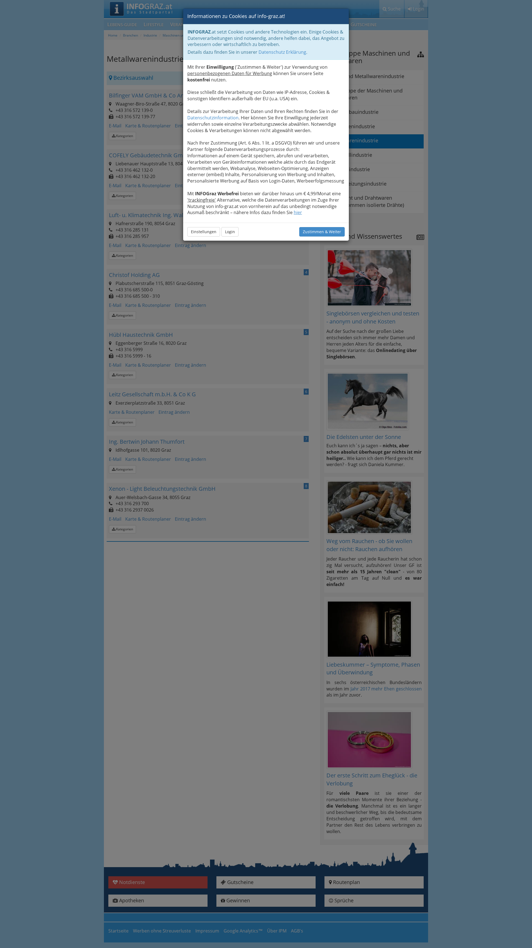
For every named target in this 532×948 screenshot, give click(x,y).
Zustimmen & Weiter (322, 231)
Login (230, 231)
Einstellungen (203, 231)
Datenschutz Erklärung (282, 52)
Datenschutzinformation (213, 118)
